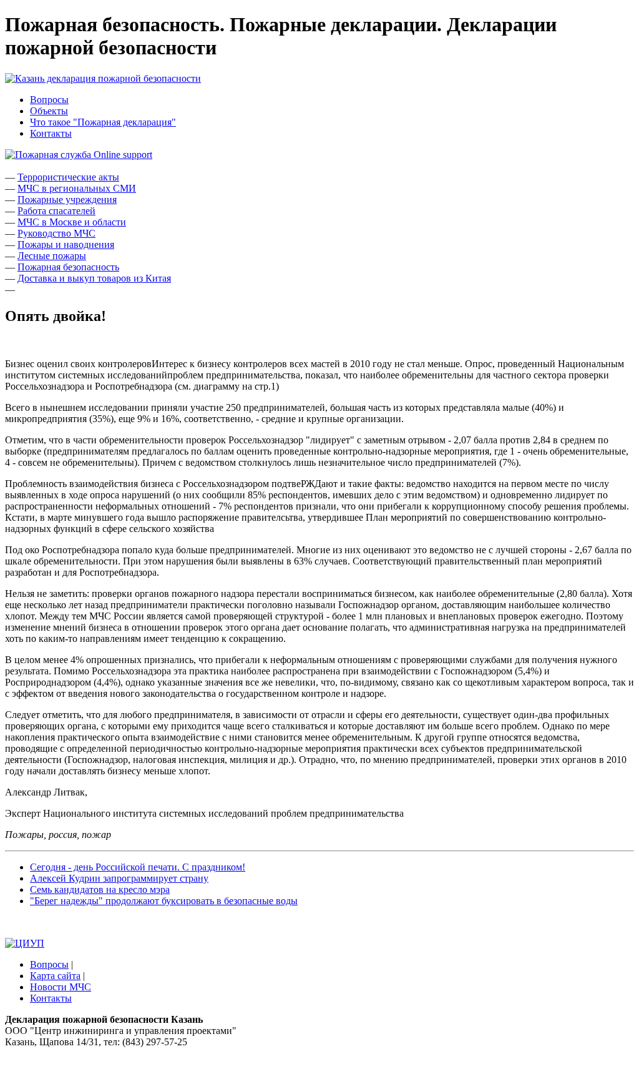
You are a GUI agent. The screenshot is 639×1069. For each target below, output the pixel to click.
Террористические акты (68, 177)
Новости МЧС (60, 987)
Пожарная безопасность (68, 267)
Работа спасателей (56, 210)
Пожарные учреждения (67, 199)
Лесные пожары (51, 255)
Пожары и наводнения (65, 244)
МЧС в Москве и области (71, 222)
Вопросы (49, 99)
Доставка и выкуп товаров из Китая (94, 278)
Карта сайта (55, 975)
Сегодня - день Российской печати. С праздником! (137, 867)
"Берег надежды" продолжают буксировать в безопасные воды (164, 900)
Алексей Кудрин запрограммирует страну (119, 878)
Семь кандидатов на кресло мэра (100, 889)
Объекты (49, 111)
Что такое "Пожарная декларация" (103, 122)
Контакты (51, 133)
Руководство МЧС (56, 233)
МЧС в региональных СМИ (76, 188)
